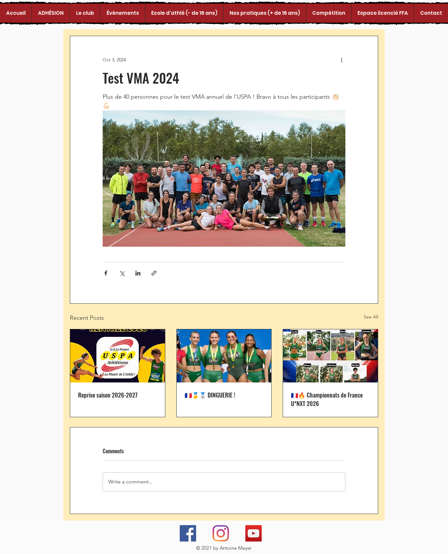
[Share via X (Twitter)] (122, 273)
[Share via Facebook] (106, 273)
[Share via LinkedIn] (138, 273)
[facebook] (188, 533)
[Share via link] (154, 273)
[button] (85, 13)
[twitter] (221, 533)
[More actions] (341, 60)
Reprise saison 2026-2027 (107, 395)
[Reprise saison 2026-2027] (117, 355)
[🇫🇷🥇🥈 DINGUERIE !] (224, 355)
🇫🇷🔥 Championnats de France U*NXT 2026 (327, 399)
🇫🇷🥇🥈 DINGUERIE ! (210, 395)
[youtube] (253, 533)
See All (371, 317)
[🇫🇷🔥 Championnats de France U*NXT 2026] (330, 355)
